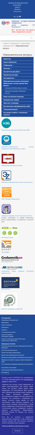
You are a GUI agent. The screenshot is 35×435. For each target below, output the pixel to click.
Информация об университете (9, 320)
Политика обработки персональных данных (15, 426)
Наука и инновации (6, 325)
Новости (17, 7)
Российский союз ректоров (8, 367)
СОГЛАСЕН (17, 431)
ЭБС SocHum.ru (5, 289)
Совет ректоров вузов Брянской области (12, 370)
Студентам (4, 330)
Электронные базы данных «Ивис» (12, 165)
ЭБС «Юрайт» (5, 252)
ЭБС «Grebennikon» (7, 262)
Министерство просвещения (9, 350)
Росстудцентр (5, 372)
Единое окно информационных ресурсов (12, 355)
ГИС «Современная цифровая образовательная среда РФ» (17, 364)
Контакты (17, 9)
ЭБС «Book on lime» (7, 237)
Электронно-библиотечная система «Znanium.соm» (17, 182)
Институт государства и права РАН (11, 309)
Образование (5, 322)
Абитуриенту (4, 327)
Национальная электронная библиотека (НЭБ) (15, 130)
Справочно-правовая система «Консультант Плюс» (16, 216)
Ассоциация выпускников (8, 332)
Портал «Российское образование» (11, 352)
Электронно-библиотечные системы (16, 88)
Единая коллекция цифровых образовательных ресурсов (17, 357)
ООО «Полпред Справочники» (10, 199)
